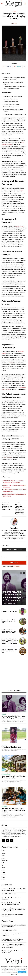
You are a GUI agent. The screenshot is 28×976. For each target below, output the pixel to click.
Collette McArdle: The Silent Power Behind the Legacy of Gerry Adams (13, 596)
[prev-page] (21, 573)
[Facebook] (3, 840)
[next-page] (24, 573)
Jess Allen (14, 23)
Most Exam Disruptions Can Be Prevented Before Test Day (9, 651)
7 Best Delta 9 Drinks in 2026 (10, 611)
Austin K (5, 603)
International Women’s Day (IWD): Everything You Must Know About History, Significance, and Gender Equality (20, 509)
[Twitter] (11, 840)
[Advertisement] (14, 672)
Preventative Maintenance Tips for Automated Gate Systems (7, 507)
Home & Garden (6, 774)
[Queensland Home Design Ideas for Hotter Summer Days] (22, 621)
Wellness (4, 745)
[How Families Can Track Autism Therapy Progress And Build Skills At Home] (22, 631)
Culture (4, 714)
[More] (24, 66)
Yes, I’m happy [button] (22, 972)
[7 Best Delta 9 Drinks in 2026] (22, 611)
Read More (14, 974)
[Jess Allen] (14, 522)
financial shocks (19, 226)
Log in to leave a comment (14, 549)
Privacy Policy (17, 566)
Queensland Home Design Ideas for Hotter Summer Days (9, 621)
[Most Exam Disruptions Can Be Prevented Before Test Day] (22, 651)
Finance (14, 11)
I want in (13, 562)
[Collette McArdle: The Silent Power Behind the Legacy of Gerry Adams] (14, 587)
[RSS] (7, 840)
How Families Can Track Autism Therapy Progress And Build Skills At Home (9, 631)
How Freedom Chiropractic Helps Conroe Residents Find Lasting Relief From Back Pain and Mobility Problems (10, 641)
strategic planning (7, 457)
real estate (10, 362)
